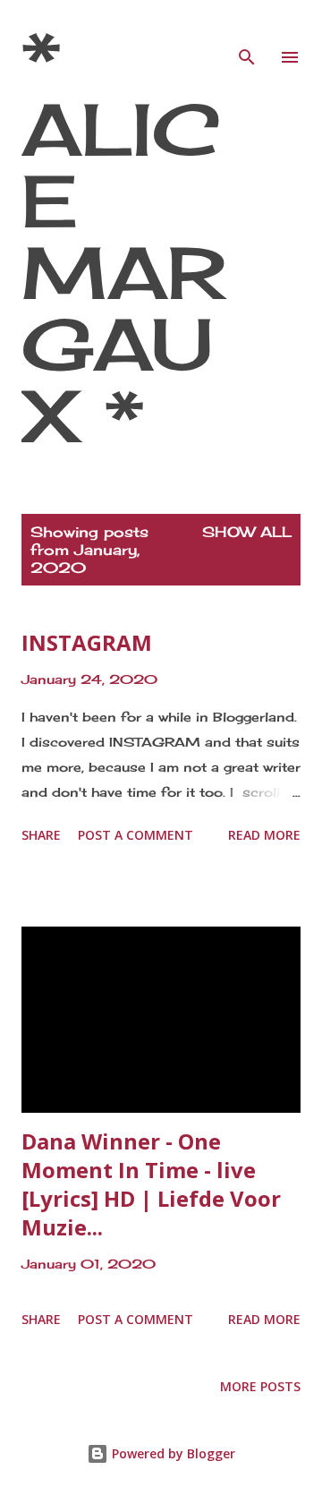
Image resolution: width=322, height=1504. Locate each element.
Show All (247, 532)
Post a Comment (135, 834)
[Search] (247, 32)
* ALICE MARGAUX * (123, 236)
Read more (264, 834)
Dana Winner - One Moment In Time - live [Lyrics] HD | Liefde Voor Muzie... (151, 1184)
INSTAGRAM (86, 642)
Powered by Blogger (171, 1453)
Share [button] (41, 834)
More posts (260, 1386)
